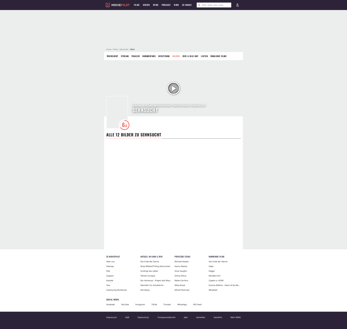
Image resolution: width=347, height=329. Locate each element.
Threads (167, 304)
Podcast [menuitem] (166, 5)
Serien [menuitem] (146, 5)
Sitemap (110, 266)
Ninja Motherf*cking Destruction (155, 266)
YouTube (125, 304)
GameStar (200, 317)
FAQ (108, 271)
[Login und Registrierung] (237, 5)
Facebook (110, 304)
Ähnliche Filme (219, 56)
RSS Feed (197, 304)
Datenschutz (143, 317)
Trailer (135, 56)
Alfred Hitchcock (182, 290)
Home (108, 49)
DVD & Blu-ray (190, 56)
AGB (127, 317)
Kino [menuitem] (176, 5)
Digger (212, 271)
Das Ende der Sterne (149, 261)
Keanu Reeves (181, 266)
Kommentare (149, 56)
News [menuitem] (155, 5)
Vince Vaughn (181, 271)
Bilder (176, 56)
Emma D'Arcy (180, 275)
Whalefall (213, 290)
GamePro (218, 317)
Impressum (111, 317)
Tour (108, 285)
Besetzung (164, 56)
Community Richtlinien (116, 290)
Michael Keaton (182, 261)
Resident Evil (214, 275)
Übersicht (112, 56)
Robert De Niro (181, 280)
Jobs (186, 317)
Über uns (110, 261)
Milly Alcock (180, 285)
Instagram (140, 304)
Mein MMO (236, 317)
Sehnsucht (124, 49)
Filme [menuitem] (137, 5)
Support (110, 275)
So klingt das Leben (149, 271)
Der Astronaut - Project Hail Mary (155, 280)
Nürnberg (145, 290)
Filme (115, 49)
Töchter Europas (147, 275)
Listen (204, 56)
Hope (211, 266)
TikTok (154, 304)
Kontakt (109, 280)
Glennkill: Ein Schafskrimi (151, 285)
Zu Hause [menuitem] (187, 5)
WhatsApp (182, 304)
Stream (125, 56)
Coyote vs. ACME (216, 280)
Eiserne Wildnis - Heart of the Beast (225, 285)
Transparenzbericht (166, 317)
